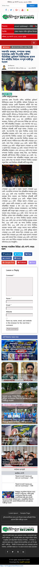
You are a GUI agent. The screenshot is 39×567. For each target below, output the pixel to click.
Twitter (19, 254)
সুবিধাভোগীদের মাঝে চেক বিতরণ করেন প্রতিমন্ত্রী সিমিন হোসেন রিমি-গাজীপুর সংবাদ (19, 518)
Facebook (7, 254)
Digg (29, 254)
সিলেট (29, 47)
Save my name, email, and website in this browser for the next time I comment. (19, 323)
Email (8, 305)
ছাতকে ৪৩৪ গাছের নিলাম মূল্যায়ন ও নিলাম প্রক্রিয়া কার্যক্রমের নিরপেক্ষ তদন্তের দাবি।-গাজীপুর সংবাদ (18, 398)
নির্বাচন (22, 47)
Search (32, 6)
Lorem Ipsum (13, 513)
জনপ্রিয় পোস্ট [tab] (19, 473)
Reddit (18, 258)
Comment (10, 275)
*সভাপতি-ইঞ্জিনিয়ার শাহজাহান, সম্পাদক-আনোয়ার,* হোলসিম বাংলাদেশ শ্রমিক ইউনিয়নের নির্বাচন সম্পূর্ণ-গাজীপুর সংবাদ (17, 462)
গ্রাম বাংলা (16, 47)
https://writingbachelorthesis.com (11, 566)
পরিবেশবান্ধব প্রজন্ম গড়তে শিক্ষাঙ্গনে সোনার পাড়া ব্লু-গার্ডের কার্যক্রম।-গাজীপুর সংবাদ (18, 420)
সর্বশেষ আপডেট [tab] (19, 469)
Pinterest (22, 262)
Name (9, 298)
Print (33, 262)
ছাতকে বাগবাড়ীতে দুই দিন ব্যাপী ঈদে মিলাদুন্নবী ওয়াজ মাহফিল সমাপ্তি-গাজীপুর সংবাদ (17, 440)
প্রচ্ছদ (25, 47)
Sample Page (25, 513)
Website (9, 312)
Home (6, 47)
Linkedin (7, 258)
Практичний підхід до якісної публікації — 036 (24, 477)
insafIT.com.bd (25, 562)
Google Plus (9, 262)
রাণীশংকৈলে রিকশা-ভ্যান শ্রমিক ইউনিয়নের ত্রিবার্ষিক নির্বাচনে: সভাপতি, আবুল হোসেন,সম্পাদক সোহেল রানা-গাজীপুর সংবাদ (18, 377)
